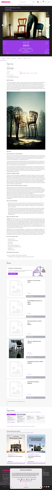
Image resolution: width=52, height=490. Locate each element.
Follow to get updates (11, 422)
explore (31, 432)
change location (30, 4)
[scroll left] (2, 25)
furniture (28, 73)
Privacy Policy (5, 486)
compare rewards (12, 273)
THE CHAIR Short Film (12, 8)
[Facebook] (3, 474)
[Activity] (43, 2)
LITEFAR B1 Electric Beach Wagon (15, 456)
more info (8, 69)
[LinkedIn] (9, 474)
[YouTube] (6, 474)
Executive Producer (33, 382)
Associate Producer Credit (35, 361)
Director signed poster (34, 341)
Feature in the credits (34, 280)
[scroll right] (49, 25)
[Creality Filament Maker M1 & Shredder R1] (36, 443)
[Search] (20, 2)
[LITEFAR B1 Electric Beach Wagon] (16, 443)
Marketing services (46, 472)
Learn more (11, 420)
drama (24, 73)
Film (8, 73)
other (32, 73)
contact (12, 69)
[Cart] (40, 2)
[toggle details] (25, 463)
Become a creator (46, 473)
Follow (26, 50)
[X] (4, 474)
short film (35, 73)
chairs (21, 73)
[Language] (38, 2)
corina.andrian (8, 9)
